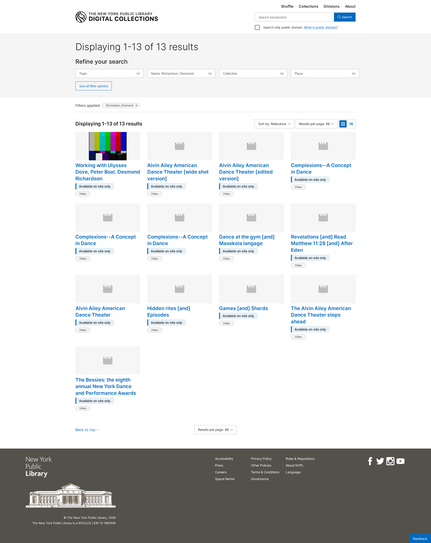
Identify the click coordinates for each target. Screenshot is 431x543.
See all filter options (93, 86)
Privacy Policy (261, 458)
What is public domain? (321, 27)
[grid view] (343, 123)
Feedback (420, 539)
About (350, 6)
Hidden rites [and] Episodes (168, 311)
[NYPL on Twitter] (380, 461)
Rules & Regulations (300, 458)
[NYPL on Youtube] (400, 461)
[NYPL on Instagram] (390, 461)
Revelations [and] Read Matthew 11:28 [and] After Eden (322, 243)
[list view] (351, 123)
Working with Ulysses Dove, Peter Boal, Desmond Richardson (107, 171)
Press (219, 465)
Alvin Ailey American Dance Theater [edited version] (246, 171)
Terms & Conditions (265, 472)
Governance (260, 479)
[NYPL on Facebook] (369, 461)
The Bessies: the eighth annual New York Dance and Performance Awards (105, 386)
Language (293, 472)
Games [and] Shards (243, 308)
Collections (308, 6)
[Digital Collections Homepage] (116, 17)
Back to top (85, 429)
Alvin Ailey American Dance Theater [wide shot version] (178, 171)
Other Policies (261, 465)
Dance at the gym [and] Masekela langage (247, 240)
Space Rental (225, 479)
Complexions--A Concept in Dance (321, 168)
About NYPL (295, 465)
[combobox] (294, 17)
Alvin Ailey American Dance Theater (100, 311)
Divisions (332, 6)
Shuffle (287, 6)
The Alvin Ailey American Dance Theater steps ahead (321, 314)
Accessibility (224, 458)
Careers (220, 472)
